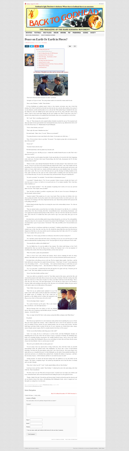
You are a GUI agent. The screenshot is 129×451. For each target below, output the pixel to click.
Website (28, 427)
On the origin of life (42, 58)
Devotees (29, 33)
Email (28, 423)
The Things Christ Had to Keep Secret (46, 60)
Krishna (63, 33)
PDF (69, 33)
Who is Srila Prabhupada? (32, 35)
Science (85, 33)
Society (93, 33)
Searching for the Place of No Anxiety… (46, 55)
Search (101, 3)
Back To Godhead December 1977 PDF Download (48, 53)
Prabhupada (77, 33)
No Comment (44, 42)
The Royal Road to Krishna (44, 65)
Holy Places (47, 33)
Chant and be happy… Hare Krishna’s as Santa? (48, 56)
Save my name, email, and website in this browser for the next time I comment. (45, 430)
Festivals (37, 33)
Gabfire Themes (101, 448)
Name (28, 420)
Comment (28, 404)
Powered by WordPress (94, 448)
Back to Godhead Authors (48, 35)
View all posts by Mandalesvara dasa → (34, 386)
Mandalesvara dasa (30, 42)
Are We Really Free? (43, 67)
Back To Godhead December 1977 (42, 49)
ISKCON (56, 33)
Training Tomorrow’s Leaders (44, 62)
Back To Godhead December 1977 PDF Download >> (64, 393)
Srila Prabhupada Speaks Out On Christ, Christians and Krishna (51, 64)
